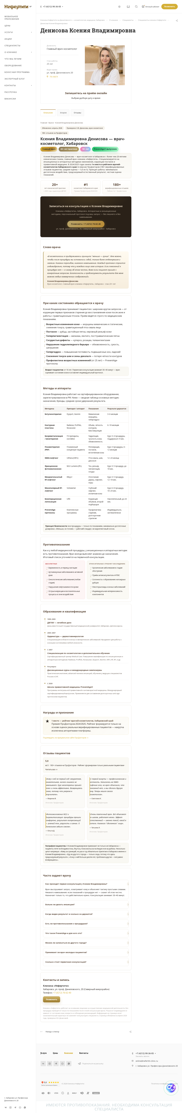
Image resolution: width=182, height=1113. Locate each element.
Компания (68, 1052)
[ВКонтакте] (5, 1107)
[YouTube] (20, 1107)
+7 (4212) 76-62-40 (62, 992)
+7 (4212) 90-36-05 (52, 6)
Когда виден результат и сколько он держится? (69, 914)
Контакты (83, 1052)
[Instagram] (10, 1107)
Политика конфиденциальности (164, 1083)
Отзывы (77, 112)
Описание (48, 112)
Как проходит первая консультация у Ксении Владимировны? (76, 884)
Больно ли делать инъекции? (60, 904)
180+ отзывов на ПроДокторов (54, 133)
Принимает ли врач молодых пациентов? (66, 952)
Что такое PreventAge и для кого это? (63, 933)
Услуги (63, 112)
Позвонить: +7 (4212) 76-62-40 (86, 224)
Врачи (51, 123)
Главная (43, 123)
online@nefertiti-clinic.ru (147, 1061)
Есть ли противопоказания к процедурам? (66, 923)
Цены (55, 1052)
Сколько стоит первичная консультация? (65, 962)
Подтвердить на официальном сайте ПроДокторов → (65, 738)
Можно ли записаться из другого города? (66, 943)
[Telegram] (15, 1107)
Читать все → (51, 769)
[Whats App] (24, 1107)
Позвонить (51, 999)
